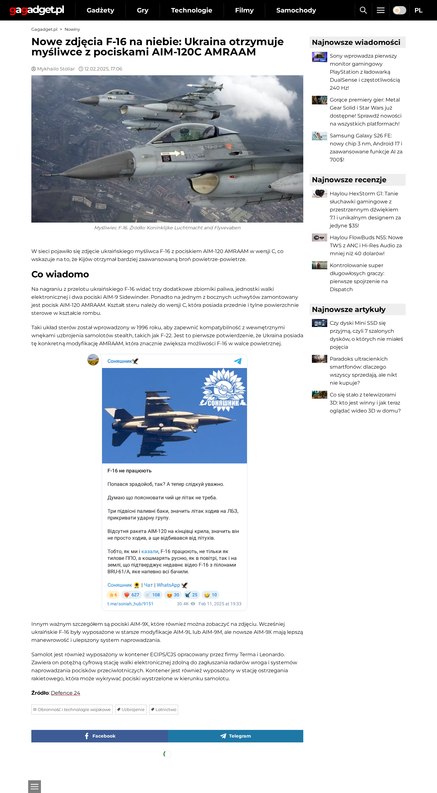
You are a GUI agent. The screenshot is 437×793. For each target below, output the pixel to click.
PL (419, 10)
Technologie (191, 10)
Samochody (296, 10)
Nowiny (72, 29)
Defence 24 (65, 693)
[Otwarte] (34, 786)
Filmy (244, 10)
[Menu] (381, 10)
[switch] (399, 10)
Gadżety (100, 10)
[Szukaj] (363, 10)
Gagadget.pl (44, 29)
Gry (142, 10)
